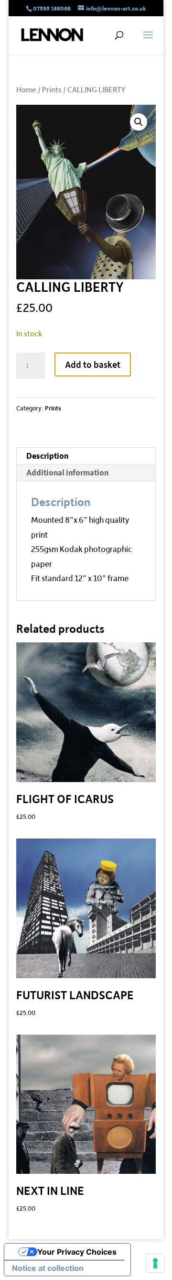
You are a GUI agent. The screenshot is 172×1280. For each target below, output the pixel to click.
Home (26, 89)
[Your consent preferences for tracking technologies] (155, 1263)
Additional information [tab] (67, 472)
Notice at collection (48, 1268)
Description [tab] (47, 455)
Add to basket (92, 364)
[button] (138, 122)
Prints (52, 89)
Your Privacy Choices (77, 1252)
